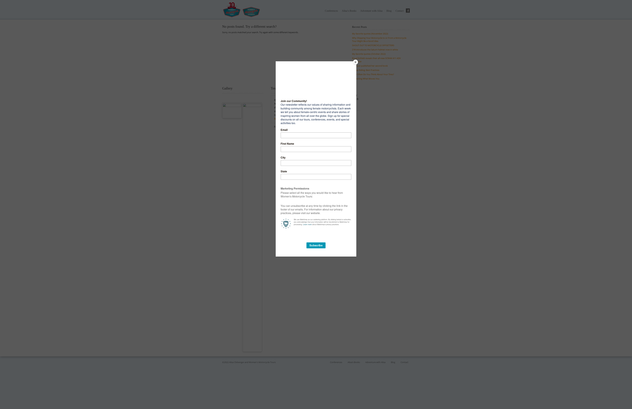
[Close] (355, 62)
